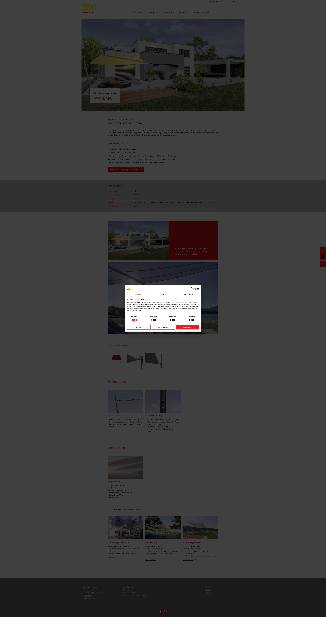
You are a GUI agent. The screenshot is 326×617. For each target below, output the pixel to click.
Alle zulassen (187, 327)
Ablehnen (138, 327)
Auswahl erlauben (163, 327)
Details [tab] (163, 294)
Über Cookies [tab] (188, 294)
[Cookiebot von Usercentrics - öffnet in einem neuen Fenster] (191, 288)
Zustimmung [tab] (137, 294)
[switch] (153, 320)
